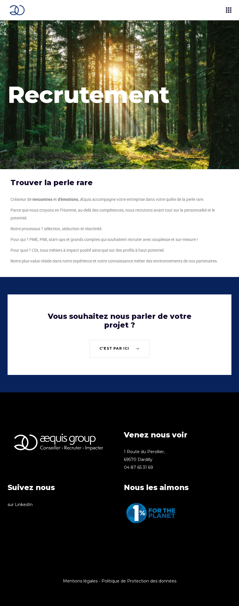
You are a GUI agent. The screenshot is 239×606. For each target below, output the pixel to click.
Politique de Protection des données (138, 581)
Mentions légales (80, 581)
